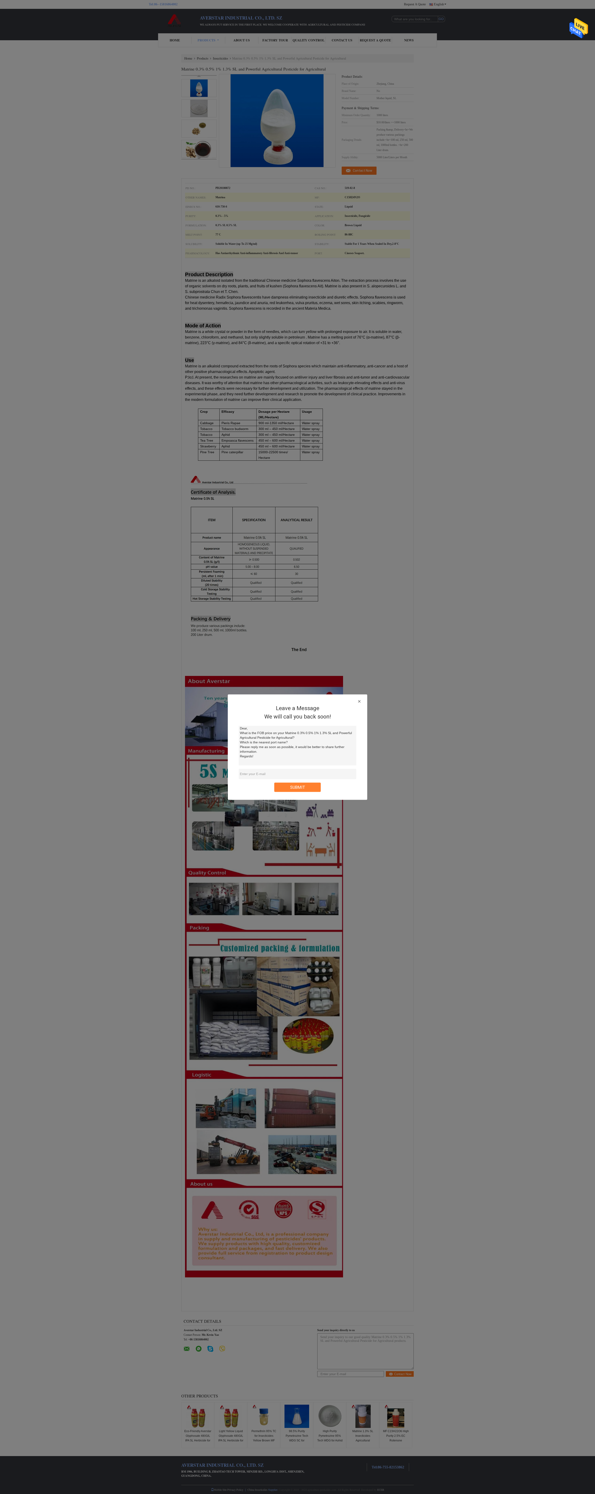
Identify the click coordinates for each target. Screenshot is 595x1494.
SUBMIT (297, 787)
